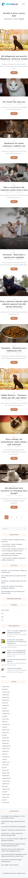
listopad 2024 (5, 697)
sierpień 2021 (5, 751)
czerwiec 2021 (5, 756)
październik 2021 (6, 746)
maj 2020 (4, 791)
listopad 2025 (5, 694)
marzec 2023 (5, 719)
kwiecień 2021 (5, 762)
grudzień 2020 (5, 773)
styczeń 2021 (5, 770)
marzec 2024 (5, 705)
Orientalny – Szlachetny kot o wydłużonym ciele (13, 830)
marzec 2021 (5, 765)
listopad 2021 (5, 743)
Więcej (14, 72)
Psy (14, 54)
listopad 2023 (5, 711)
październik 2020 (6, 778)
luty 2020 (4, 800)
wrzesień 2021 (6, 748)
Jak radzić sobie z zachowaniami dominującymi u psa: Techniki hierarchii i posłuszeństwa (17, 641)
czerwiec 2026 (5, 692)
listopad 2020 (5, 775)
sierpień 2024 (5, 700)
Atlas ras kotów (5, 610)
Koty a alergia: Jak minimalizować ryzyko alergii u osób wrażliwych (14, 442)
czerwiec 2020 (5, 789)
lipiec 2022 (5, 721)
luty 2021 (4, 767)
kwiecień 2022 (5, 729)
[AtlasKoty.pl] (10, 4)
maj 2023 (4, 716)
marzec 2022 (5, 732)
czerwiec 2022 (5, 724)
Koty (14, 99)
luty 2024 (4, 708)
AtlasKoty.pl (13, 873)
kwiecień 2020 (5, 794)
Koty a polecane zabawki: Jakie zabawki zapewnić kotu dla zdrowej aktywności (14, 304)
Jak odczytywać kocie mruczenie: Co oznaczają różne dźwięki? (14, 490)
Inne (2, 613)
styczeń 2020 (5, 802)
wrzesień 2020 (6, 781)
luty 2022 (4, 735)
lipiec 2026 (5, 689)
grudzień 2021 (5, 740)
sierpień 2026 (5, 686)
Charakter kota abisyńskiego (14, 668)
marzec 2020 (5, 797)
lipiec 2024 (5, 703)
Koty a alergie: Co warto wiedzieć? (9, 865)
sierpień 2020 (5, 783)
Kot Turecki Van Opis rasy (14, 102)
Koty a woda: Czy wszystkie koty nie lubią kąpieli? (13, 826)
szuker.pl (3, 676)
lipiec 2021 (5, 754)
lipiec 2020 (5, 786)
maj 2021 (4, 759)
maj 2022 (4, 727)
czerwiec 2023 (5, 713)
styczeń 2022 (5, 738)
